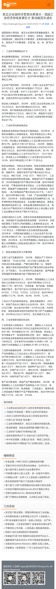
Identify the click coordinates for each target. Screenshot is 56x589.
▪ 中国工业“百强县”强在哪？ (18, 419)
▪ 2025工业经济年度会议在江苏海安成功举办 (26, 415)
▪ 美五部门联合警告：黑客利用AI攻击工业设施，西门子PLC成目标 (28, 512)
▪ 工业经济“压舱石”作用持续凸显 (20, 431)
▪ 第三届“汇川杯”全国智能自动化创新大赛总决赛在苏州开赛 (28, 485)
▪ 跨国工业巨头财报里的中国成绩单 (21, 531)
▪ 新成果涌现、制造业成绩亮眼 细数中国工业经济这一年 (28, 427)
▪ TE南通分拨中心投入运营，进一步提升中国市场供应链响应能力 (28, 473)
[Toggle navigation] (49, 4)
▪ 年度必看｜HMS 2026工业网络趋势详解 (24, 461)
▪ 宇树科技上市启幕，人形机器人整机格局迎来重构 (28, 528)
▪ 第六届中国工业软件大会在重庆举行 (22, 469)
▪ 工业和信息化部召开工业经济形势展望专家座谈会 (28, 407)
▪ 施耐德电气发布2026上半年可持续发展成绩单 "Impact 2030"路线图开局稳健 (28, 539)
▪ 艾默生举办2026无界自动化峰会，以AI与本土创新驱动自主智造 (28, 465)
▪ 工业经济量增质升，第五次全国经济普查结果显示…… (28, 423)
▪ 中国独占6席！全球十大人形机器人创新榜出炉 (27, 477)
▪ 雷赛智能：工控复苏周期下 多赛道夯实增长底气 (28, 524)
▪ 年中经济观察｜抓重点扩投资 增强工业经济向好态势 (28, 439)
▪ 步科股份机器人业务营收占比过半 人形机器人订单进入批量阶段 (28, 516)
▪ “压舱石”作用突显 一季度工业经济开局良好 (26, 411)
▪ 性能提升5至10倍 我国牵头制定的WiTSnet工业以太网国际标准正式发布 (28, 535)
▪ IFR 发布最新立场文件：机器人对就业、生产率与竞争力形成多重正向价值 (28, 520)
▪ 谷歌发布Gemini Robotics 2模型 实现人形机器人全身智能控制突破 (28, 543)
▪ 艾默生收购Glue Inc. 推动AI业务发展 (22, 492)
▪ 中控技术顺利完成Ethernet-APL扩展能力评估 (26, 489)
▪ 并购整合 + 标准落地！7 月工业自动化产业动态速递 (28, 547)
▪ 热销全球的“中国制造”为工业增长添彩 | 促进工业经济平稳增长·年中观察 (28, 443)
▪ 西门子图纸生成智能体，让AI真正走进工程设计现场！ (28, 496)
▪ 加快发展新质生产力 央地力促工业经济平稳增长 (28, 435)
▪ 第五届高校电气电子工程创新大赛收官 (23, 481)
